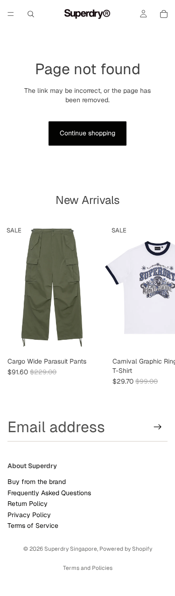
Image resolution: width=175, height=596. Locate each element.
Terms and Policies (87, 568)
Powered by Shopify (125, 549)
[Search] (31, 14)
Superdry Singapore (70, 549)
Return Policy (27, 503)
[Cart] (164, 14)
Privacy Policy (29, 515)
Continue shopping (87, 133)
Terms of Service (32, 525)
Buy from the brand (36, 482)
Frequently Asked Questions (49, 493)
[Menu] (10, 14)
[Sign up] (158, 427)
